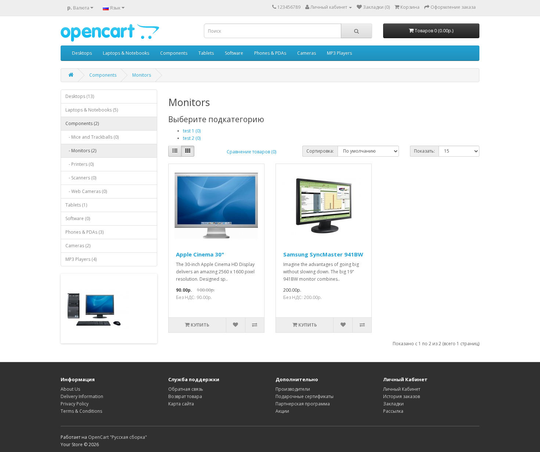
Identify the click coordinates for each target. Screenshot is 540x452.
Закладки (393, 404)
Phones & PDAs (270, 53)
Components (173, 53)
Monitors (141, 75)
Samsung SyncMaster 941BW (323, 254)
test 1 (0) (192, 131)
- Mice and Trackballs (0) (92, 137)
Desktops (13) (79, 96)
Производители (293, 389)
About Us (70, 389)
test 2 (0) (192, 138)
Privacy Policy (75, 404)
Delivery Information (82, 396)
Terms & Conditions (81, 411)
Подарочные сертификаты (305, 396)
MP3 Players (339, 53)
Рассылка (393, 411)
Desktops (82, 53)
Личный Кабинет (401, 389)
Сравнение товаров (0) (251, 152)
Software (234, 53)
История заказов (401, 396)
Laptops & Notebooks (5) (91, 110)
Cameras (306, 53)
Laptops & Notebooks (126, 53)
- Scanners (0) (80, 178)
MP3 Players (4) (81, 259)
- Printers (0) (79, 164)
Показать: (424, 151)
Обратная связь (185, 389)
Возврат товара (185, 396)
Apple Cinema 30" (200, 254)
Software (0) (77, 218)
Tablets (206, 53)
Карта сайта (181, 404)
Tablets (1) (76, 205)
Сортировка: (320, 151)
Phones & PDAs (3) (84, 232)
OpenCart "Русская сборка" (117, 437)
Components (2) (82, 123)
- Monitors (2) (80, 150)
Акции (282, 411)
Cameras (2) (77, 246)
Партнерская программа (303, 404)
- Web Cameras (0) (86, 191)
